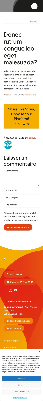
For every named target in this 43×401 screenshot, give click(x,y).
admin (8, 95)
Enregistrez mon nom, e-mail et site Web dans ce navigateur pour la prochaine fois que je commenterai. (21, 216)
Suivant (33, 21)
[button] (39, 352)
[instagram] (10, 290)
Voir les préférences (21, 392)
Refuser (21, 385)
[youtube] (15, 290)
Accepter (21, 378)
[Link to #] (34, 6)
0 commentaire (30, 95)
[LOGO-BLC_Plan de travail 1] (21, 258)
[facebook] (5, 290)
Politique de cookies (20, 398)
